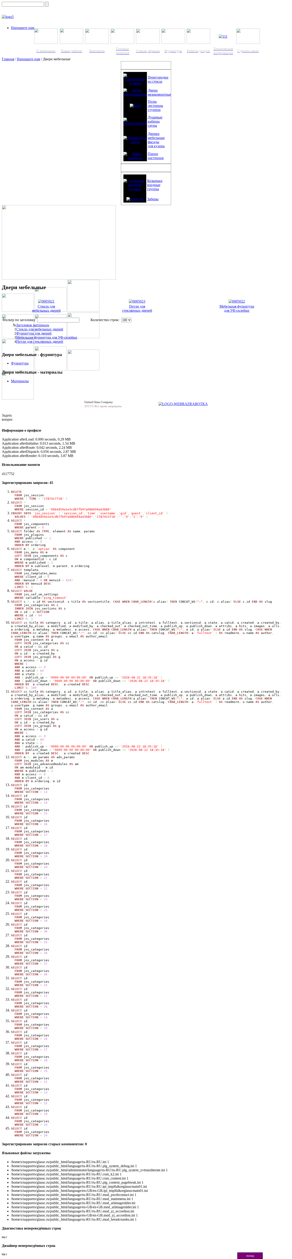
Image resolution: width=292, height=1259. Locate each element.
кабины (154, 121)
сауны (152, 125)
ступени (154, 110)
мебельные (156, 138)
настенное (156, 158)
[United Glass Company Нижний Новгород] (8, 17)
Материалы (20, 381)
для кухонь (156, 146)
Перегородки (158, 77)
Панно (153, 154)
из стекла (155, 81)
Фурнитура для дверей (34, 333)
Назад (250, 1255)
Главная (8, 59)
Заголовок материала (32, 325)
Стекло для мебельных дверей (46, 308)
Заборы (153, 199)
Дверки (153, 134)
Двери (153, 90)
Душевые (155, 117)
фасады (153, 142)
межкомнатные (159, 94)
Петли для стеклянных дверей (137, 308)
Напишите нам (22, 28)
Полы (152, 101)
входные (153, 185)
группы (153, 189)
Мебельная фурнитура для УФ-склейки (236, 308)
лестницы (155, 106)
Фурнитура (20, 363)
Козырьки (154, 181)
